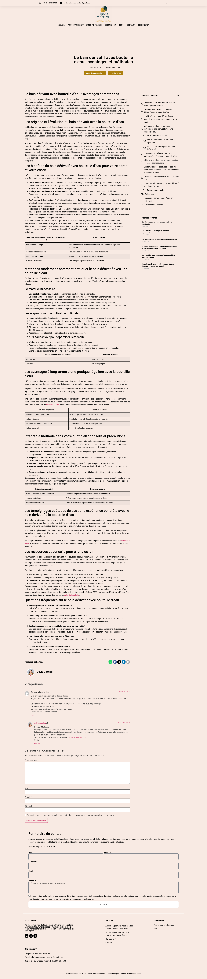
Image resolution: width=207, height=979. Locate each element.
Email (30, 871)
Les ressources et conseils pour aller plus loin (161, 178)
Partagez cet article (155, 190)
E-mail (28, 797)
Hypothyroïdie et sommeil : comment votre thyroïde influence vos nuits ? (158, 265)
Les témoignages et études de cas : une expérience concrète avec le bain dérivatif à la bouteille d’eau (161, 170)
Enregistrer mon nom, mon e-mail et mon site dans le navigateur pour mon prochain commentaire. (71, 815)
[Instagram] (31, 936)
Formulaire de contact (154, 205)
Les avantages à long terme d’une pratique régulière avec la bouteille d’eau (161, 154)
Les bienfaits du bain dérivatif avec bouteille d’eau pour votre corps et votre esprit (160, 119)
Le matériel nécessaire (157, 136)
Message (32, 880)
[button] (166, 3)
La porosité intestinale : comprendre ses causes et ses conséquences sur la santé (159, 247)
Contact (131, 25)
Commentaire (31, 760)
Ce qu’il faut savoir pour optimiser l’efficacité (161, 147)
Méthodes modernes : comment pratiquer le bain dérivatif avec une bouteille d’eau (158, 129)
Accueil (61, 25)
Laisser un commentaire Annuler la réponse (160, 199)
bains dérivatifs (52, 405)
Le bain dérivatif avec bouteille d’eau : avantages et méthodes (160, 104)
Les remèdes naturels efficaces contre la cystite (159, 240)
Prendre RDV (143, 25)
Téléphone (32, 862)
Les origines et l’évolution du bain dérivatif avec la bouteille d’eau (158, 110)
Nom (28, 788)
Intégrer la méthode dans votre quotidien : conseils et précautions (161, 161)
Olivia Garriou (40, 723)
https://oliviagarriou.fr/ (78, 737)
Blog (121, 25)
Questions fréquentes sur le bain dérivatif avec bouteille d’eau (161, 184)
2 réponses (149, 194)
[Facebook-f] (35, 936)
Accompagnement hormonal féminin (85, 25)
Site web (28, 806)
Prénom (107, 852)
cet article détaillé (71, 595)
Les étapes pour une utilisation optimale (160, 141)
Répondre (33, 715)
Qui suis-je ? (110, 25)
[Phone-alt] (26, 936)
